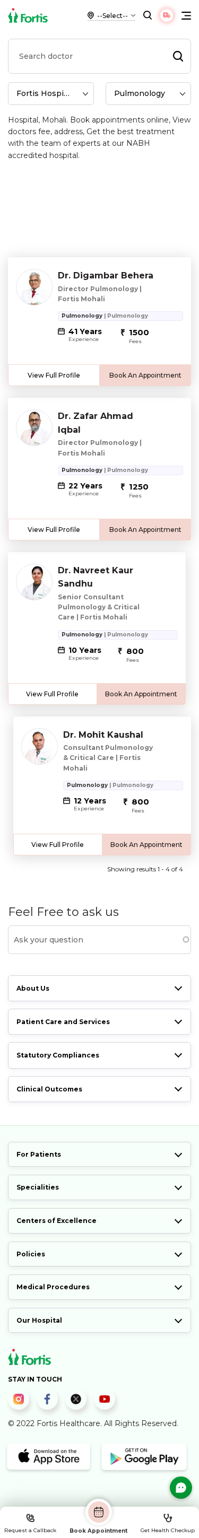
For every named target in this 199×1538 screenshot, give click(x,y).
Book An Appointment (145, 375)
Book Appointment (98, 1530)
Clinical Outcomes (49, 1089)
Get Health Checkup (168, 1530)
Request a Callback (30, 1530)
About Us (32, 988)
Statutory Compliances (57, 1055)
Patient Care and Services (63, 1022)
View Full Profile (54, 375)
